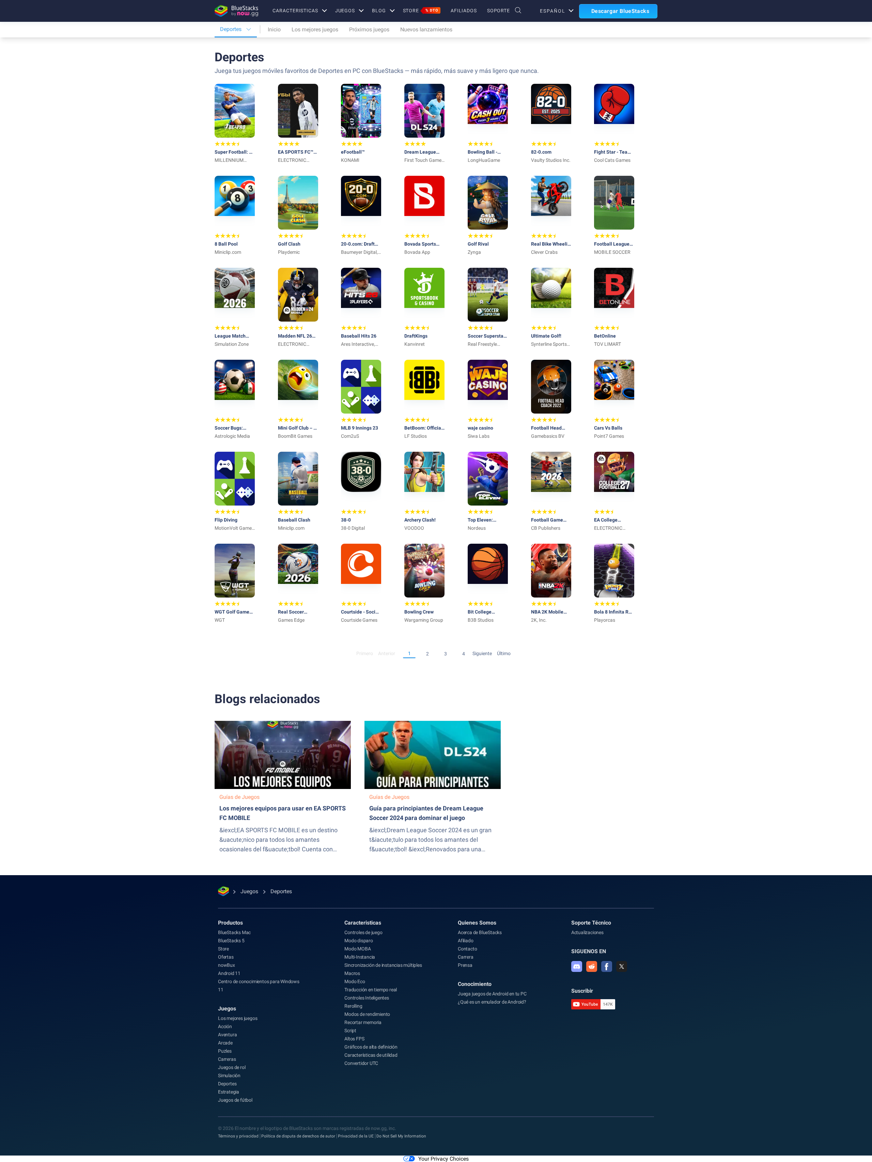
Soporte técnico (591, 922)
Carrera (465, 957)
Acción (225, 1026)
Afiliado (465, 940)
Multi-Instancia (359, 957)
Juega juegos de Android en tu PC (492, 993)
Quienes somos (477, 922)
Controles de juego (363, 932)
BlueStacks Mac (234, 932)
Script (350, 1030)
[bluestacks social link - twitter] (621, 966)
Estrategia (228, 1092)
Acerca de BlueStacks (480, 932)
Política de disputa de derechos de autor (298, 1136)
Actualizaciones (587, 932)
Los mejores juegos (315, 29)
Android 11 (229, 973)
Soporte (498, 10)
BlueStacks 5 (231, 940)
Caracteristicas (295, 10)
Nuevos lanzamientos (426, 29)
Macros (352, 973)
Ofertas (226, 957)
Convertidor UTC (361, 1063)
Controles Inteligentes (366, 998)
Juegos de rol (231, 1067)
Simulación (229, 1075)
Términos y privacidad (238, 1136)
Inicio (274, 29)
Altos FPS (354, 1038)
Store (420, 10)
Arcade (225, 1042)
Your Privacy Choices (443, 1159)
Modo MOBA (357, 948)
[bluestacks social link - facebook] (606, 966)
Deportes (227, 1083)
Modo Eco (354, 981)
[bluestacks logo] (236, 10)
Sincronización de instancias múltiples (383, 965)
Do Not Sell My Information (401, 1136)
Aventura (227, 1034)
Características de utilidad (371, 1055)
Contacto (467, 948)
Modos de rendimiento (367, 1014)
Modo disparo (358, 940)
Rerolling (353, 1006)
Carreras (227, 1059)
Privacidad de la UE (356, 1136)
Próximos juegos (369, 29)
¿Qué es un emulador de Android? (492, 1002)
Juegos (345, 10)
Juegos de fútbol (235, 1100)
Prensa (465, 965)
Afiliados (464, 10)
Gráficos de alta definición (371, 1047)
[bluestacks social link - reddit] (591, 966)
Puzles (225, 1051)
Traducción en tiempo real (370, 989)
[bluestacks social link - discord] (576, 966)
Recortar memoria (363, 1022)
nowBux (226, 965)
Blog (379, 10)
